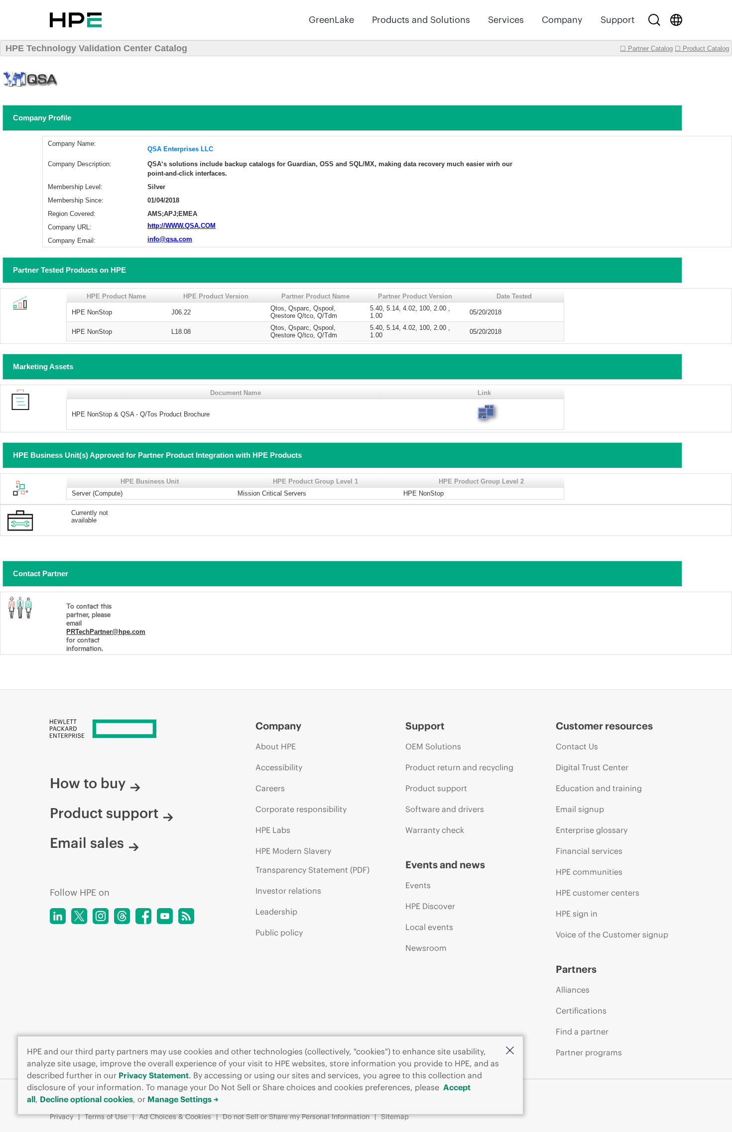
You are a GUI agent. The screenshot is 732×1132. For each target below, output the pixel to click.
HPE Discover (430, 906)
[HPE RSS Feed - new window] (186, 916)
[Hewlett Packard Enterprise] (76, 20)
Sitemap (395, 1116)
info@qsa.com (169, 239)
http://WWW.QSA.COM (181, 225)
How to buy (87, 783)
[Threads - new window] (122, 916)
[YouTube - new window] (165, 916)
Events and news (445, 864)
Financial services (589, 851)
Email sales (87, 843)
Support (617, 19)
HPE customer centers (597, 893)
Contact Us (577, 746)
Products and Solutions (421, 19)
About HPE (275, 746)
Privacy (61, 1116)
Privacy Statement (154, 1075)
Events (418, 885)
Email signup (580, 809)
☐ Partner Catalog (646, 48)
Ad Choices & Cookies (175, 1116)
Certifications (581, 1011)
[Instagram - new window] (101, 916)
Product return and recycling (459, 767)
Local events (429, 927)
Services (506, 19)
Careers (270, 788)
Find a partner (582, 1031)
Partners (576, 969)
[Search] (654, 20)
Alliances (573, 990)
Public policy (279, 932)
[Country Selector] (676, 20)
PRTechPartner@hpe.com (105, 631)
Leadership (276, 912)
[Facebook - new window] (143, 916)
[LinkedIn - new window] (58, 916)
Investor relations (288, 891)
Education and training (599, 788)
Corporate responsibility (301, 809)
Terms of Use (106, 1116)
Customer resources (604, 726)
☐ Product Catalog (702, 48)
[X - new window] (79, 916)
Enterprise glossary (591, 830)
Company (562, 19)
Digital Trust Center (592, 767)
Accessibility (278, 767)
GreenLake (331, 19)
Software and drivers (444, 809)
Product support (104, 813)
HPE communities (589, 872)
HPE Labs (272, 830)
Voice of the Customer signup (612, 934)
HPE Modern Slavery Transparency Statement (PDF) (312, 860)
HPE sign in (577, 914)
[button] (510, 1051)
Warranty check (434, 830)
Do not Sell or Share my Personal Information (296, 1116)
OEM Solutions (433, 746)
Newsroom (426, 948)
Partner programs (589, 1052)
